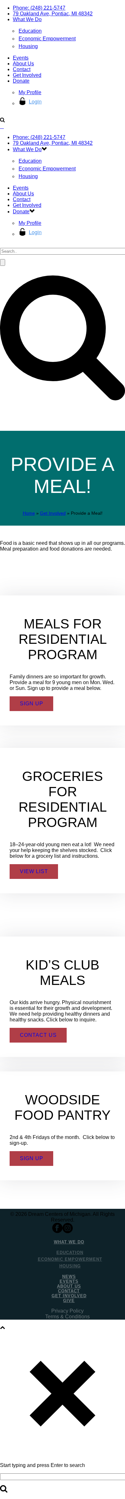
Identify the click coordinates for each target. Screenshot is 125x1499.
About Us (23, 63)
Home (29, 513)
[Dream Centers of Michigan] (2, 126)
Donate (21, 81)
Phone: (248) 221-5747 (39, 8)
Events (21, 58)
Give (69, 1300)
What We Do (27, 19)
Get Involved (27, 75)
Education (30, 31)
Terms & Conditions (67, 1316)
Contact (21, 69)
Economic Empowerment (47, 38)
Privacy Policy (67, 1311)
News (69, 1276)
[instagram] (68, 1231)
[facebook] (57, 1231)
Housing (28, 46)
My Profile (30, 92)
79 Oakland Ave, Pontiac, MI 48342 (53, 13)
